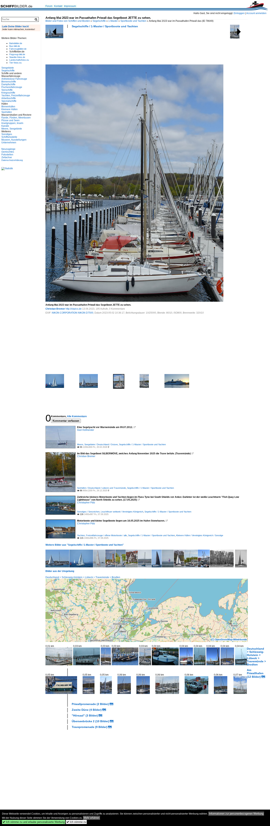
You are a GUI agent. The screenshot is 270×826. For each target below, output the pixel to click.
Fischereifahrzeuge (11, 87)
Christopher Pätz (86, 502)
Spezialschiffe (8, 101)
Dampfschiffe (8, 84)
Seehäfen (6, 112)
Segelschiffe (99, 21)
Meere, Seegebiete (11, 128)
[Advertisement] (117, 47)
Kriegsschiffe (8, 92)
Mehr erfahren (91, 817)
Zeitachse (6, 157)
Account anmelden (256, 13)
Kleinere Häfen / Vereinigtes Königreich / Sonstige (199, 535)
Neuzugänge (8, 149)
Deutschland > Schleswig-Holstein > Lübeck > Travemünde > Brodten (82, 577)
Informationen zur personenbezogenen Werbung (236, 813)
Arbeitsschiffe (8, 98)
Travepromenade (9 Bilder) (89, 727)
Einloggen (239, 13)
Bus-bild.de (14, 46)
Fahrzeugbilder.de (17, 49)
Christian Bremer (55, 308)
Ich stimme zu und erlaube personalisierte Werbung (34, 821)
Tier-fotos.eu (15, 62)
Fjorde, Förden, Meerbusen (16, 117)
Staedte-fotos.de (17, 57)
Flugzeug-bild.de (17, 54)
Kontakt (58, 6)
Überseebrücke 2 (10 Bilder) (90, 721)
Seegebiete (7, 67)
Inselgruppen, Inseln (12, 123)
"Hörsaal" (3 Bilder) (85, 715)
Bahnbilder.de (15, 43)
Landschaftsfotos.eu (19, 60)
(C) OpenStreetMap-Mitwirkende (229, 639)
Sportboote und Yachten (133, 21)
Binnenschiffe (8, 81)
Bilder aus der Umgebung (59, 571)
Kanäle (5, 126)
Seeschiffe (7, 90)
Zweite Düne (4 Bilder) (87, 709)
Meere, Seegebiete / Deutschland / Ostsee (97, 444)
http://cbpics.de (74, 308)
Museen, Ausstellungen (13, 139)
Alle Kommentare (77, 416)
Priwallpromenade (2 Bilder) (90, 704)
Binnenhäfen (8, 106)
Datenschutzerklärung (12, 160)
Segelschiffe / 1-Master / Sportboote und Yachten (105, 26)
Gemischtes (7, 151)
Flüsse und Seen (10, 120)
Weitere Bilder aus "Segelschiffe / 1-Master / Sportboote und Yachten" (84, 544)
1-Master (113, 21)
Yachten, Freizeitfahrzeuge (15, 95)
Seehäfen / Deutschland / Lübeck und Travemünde (101, 488)
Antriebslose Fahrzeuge (14, 78)
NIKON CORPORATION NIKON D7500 (72, 312)
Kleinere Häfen (9, 109)
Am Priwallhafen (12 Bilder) (255, 673)
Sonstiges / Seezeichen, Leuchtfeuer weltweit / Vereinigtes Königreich (110, 511)
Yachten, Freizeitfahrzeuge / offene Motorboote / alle (102, 535)
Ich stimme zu (76, 821)
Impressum (70, 6)
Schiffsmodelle (9, 137)
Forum (48, 6)
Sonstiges (6, 134)
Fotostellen (7, 154)
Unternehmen (8, 142)
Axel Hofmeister (85, 430)
